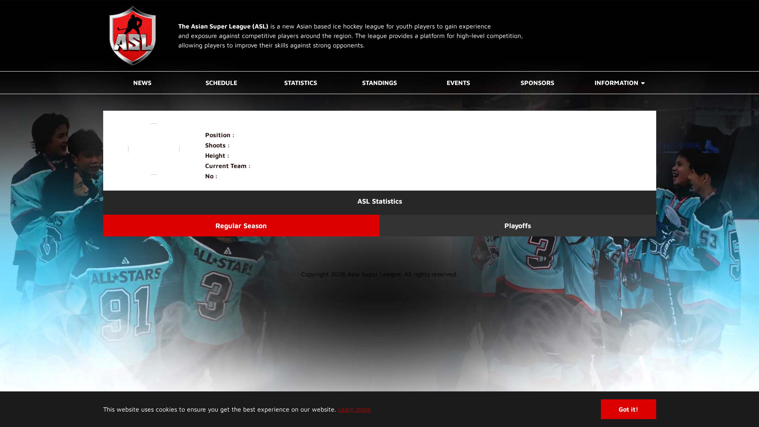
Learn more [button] (354, 409)
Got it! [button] (628, 409)
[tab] (241, 225)
